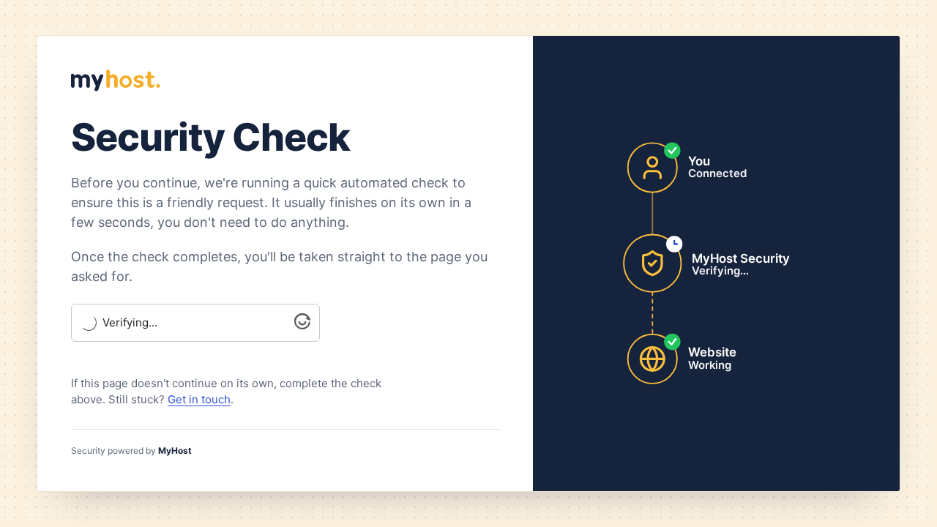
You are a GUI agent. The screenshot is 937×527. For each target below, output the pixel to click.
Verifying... (129, 322)
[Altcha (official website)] (302, 325)
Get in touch (199, 399)
